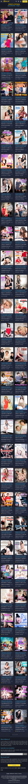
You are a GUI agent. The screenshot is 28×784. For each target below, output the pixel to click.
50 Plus (6, 53)
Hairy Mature (17, 77)
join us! (24, 1)
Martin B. (17, 51)
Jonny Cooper (18, 196)
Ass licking (8, 125)
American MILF (18, 28)
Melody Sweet (23, 51)
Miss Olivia (3, 123)
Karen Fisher (10, 27)
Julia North (3, 147)
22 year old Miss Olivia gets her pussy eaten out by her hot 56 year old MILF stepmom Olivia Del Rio (7, 123)
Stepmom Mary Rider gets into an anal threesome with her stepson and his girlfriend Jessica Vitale (20, 219)
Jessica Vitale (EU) (18, 220)
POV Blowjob (17, 246)
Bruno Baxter (17, 172)
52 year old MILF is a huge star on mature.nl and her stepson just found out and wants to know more (21, 268)
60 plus (7, 246)
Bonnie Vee (17, 244)
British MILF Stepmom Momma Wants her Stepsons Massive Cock (20, 25)
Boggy (16, 123)
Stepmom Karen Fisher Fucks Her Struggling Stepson (6, 25)
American (7, 173)
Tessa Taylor (10, 172)
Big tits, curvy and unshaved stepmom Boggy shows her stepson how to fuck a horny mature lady (20, 123)
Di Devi (21, 147)
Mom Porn (17, 53)
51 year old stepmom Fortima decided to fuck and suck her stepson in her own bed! (20, 170)
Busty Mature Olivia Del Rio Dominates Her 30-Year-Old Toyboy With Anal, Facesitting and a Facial (6, 50)
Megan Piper (10, 99)
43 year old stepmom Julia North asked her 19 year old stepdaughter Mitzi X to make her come (6, 147)
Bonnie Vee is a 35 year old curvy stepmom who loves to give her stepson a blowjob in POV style (20, 244)
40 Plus (22, 28)
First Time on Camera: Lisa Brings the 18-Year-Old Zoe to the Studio (6, 74)
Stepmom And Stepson (19, 125)
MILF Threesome (4, 101)
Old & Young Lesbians (19, 101)
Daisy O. (2, 220)
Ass (23, 53)
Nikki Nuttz (3, 51)
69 (8, 53)
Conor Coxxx (17, 27)
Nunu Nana (7, 196)
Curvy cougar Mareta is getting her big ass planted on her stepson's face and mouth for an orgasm (7, 268)
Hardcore (3, 28)
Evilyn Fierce (17, 99)
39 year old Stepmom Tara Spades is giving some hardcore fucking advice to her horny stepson (20, 195)
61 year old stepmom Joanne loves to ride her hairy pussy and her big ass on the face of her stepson (6, 244)
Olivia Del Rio (9, 51)
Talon (9, 75)
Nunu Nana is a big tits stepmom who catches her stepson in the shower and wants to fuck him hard (6, 195)
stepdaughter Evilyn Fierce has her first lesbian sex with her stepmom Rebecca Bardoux (20, 98)
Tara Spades (25, 196)
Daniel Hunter (3, 99)
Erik (2, 196)
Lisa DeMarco (3, 75)
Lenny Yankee (24, 244)
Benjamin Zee (17, 268)
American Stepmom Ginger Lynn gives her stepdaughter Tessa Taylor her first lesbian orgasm (6, 171)
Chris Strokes (3, 27)
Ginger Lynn (3, 172)
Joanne (2, 244)
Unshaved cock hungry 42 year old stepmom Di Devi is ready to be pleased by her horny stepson (21, 147)
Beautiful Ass (8, 197)
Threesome (3, 77)
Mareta (9, 268)
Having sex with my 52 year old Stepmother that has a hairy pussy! (21, 74)
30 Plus (6, 28)
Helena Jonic (17, 75)
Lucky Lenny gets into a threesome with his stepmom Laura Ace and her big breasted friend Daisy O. (7, 219)
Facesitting (3, 246)
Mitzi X (9, 147)
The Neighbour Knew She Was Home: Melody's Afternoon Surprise (20, 49)
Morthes (7, 244)
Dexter (16, 147)
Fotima (23, 172)
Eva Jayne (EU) (25, 268)
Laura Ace (8, 220)
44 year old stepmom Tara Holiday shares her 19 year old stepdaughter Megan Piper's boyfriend (6, 99)
